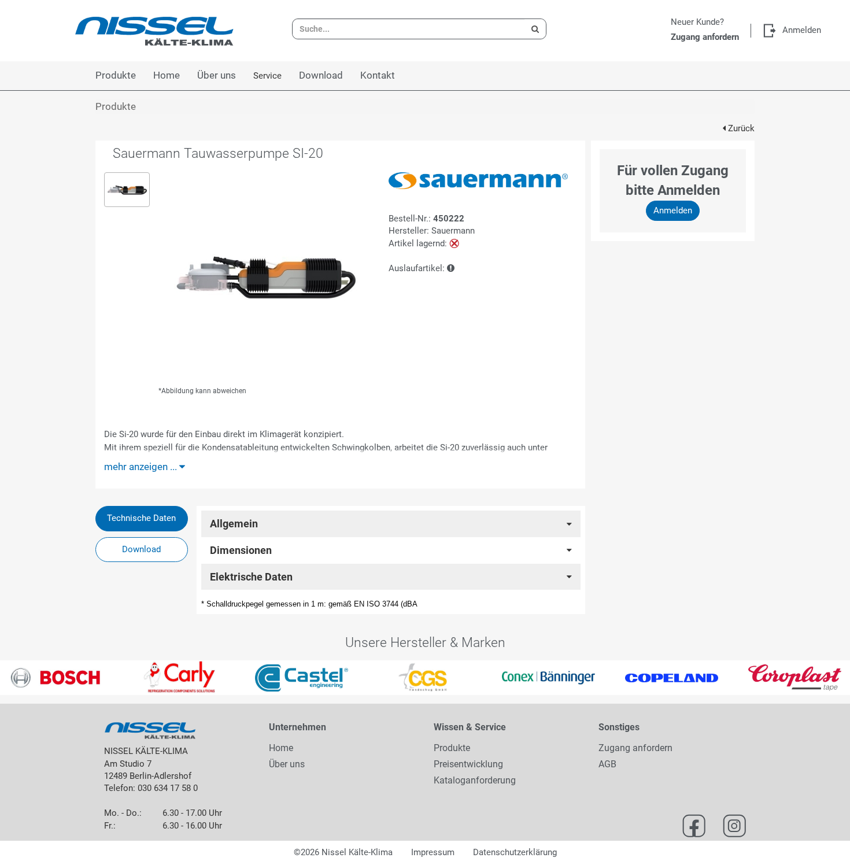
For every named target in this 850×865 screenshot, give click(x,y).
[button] (21, 677)
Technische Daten (141, 518)
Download (141, 549)
